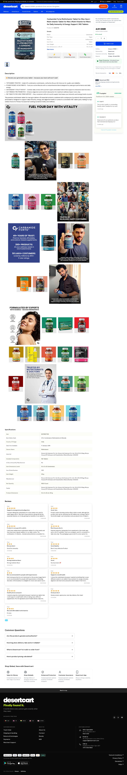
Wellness (6, 11)
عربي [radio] (95, 1)
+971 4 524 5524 (88, 747)
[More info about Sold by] (117, 49)
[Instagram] (114, 717)
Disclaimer (119, 761)
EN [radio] (92, 1)
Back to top (63, 690)
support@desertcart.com (91, 740)
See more (50, 49)
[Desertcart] (10, 6)
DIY (42, 11)
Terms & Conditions (116, 755)
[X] (118, 717)
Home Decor (15, 11)
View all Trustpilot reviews (108, 130)
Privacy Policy (118, 758)
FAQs (121, 764)
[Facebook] (122, 717)
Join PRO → (98, 86)
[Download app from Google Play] (9, 763)
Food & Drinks (26, 11)
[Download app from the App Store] (23, 763)
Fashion (36, 11)
